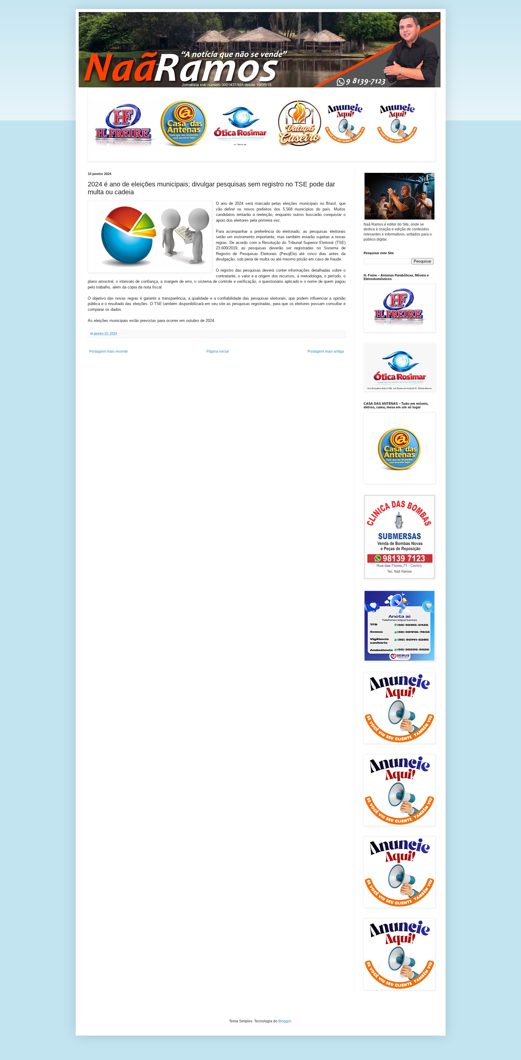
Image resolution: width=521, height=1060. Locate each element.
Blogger (284, 1021)
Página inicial (218, 351)
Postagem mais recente (108, 351)
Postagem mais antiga (326, 351)
